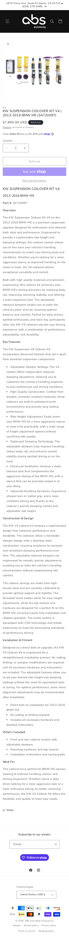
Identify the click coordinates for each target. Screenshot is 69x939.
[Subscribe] (55, 844)
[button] (7, 21)
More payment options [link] (35, 180)
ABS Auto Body (33, 920)
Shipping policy (46, 931)
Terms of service (26, 931)
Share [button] (10, 810)
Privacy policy (49, 925)
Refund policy (31, 925)
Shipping (7, 127)
